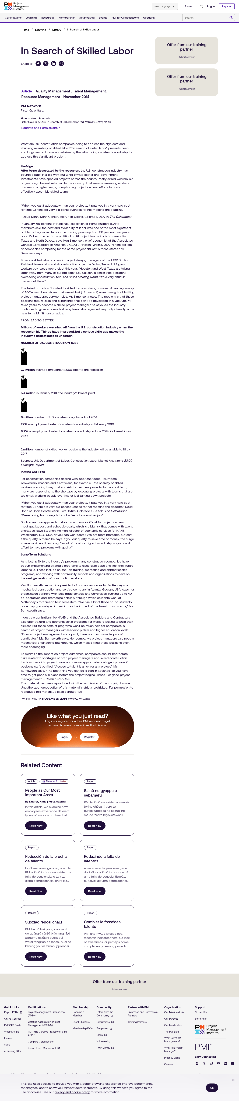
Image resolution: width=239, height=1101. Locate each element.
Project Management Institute (210, 1029)
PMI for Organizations (125, 17)
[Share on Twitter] (45, 63)
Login (64, 736)
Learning (31, 17)
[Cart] (201, 6)
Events (103, 17)
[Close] (233, 1080)
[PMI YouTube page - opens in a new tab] (218, 1063)
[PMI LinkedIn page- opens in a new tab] (225, 1063)
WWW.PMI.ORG (79, 698)
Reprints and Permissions (41, 128)
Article (26, 91)
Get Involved (87, 17)
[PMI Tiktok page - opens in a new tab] (232, 1063)
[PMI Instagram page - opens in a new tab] (211, 1063)
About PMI (149, 17)
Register (227, 6)
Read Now (36, 825)
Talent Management (89, 91)
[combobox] (165, 6)
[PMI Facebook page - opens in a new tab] (197, 1063)
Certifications (13, 17)
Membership (67, 17)
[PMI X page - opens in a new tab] (204, 1063)
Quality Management (53, 91)
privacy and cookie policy (72, 1092)
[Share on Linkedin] (53, 63)
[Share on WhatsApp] (61, 63)
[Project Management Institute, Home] (16, 6)
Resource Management (40, 97)
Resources (47, 17)
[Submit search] (231, 17)
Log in (211, 6)
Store (188, 6)
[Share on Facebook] (38, 63)
